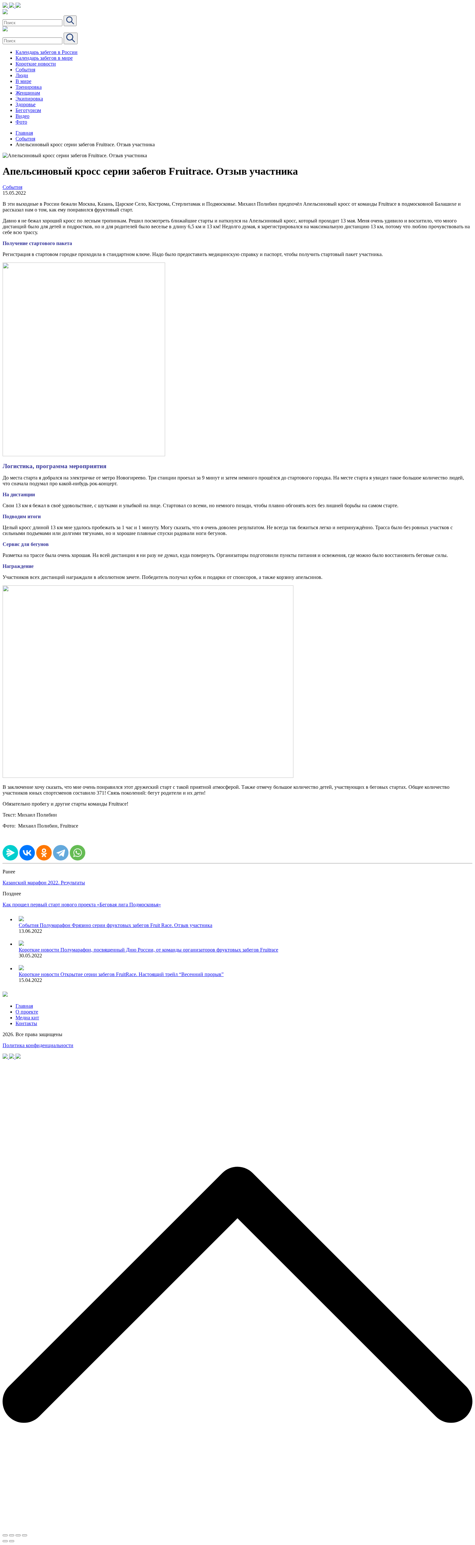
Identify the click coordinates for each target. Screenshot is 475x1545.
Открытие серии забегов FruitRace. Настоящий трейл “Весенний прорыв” (142, 974)
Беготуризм (28, 110)
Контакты (26, 1023)
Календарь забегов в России (47, 52)
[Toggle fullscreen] (18, 1535)
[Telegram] (61, 852)
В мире (23, 81)
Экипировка (29, 98)
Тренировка (29, 87)
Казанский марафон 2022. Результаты (44, 882)
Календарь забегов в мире (44, 58)
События (25, 69)
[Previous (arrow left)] (5, 1541)
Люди (22, 75)
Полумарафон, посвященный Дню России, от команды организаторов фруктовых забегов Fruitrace (169, 950)
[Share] (11, 1535)
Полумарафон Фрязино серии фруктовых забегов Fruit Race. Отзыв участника (126, 925)
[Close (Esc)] (5, 1535)
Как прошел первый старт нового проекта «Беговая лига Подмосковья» (82, 904)
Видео (22, 116)
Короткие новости (36, 64)
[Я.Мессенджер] (10, 852)
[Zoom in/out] (24, 1535)
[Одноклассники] (44, 852)
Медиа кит (27, 1017)
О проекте (27, 1012)
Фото (21, 122)
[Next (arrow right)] (11, 1541)
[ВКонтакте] (27, 852)
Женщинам (28, 93)
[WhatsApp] (77, 852)
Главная (24, 133)
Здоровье (26, 104)
